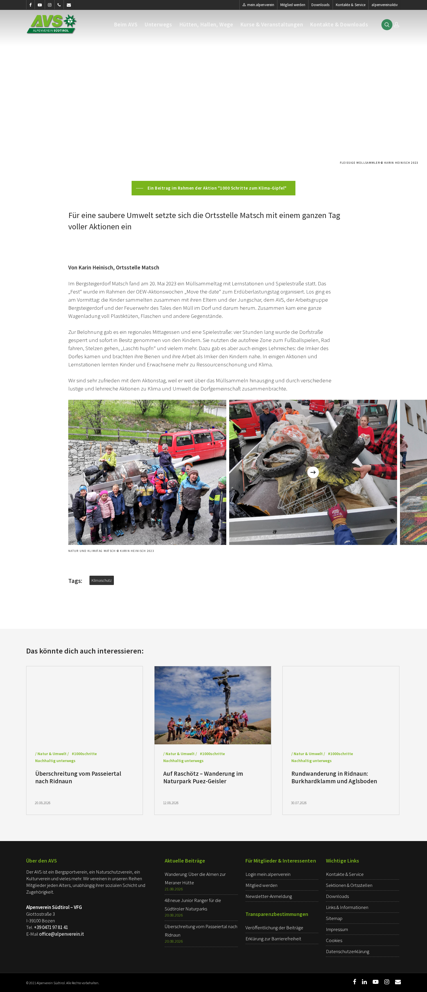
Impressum (337, 929)
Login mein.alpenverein (267, 874)
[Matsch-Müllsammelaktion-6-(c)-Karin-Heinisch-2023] (147, 472)
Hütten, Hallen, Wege (206, 24)
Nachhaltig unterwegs (55, 760)
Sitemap (334, 918)
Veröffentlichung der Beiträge (274, 927)
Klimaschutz (102, 580)
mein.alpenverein (260, 4)
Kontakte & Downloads (339, 24)
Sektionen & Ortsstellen (349, 885)
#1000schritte (84, 753)
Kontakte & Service (351, 4)
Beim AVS (125, 24)
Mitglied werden (292, 4)
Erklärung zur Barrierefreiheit (273, 938)
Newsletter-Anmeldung (268, 896)
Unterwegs (158, 24)
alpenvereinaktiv (385, 4)
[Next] (313, 472)
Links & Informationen (347, 907)
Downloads (320, 4)
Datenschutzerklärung (347, 951)
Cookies (334, 940)
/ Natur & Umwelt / (52, 753)
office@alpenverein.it (61, 934)
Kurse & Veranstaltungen (271, 24)
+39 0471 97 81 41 (51, 927)
